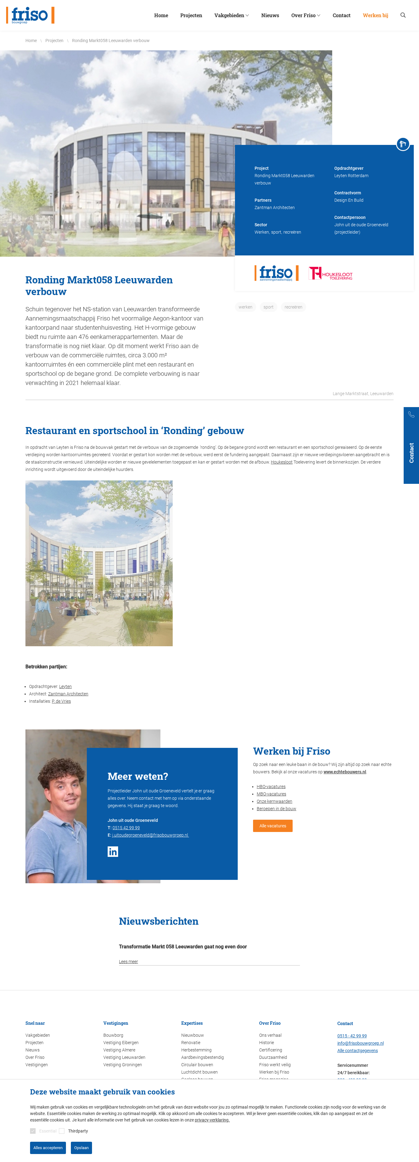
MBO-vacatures (271, 793)
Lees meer (128, 961)
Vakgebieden (37, 1035)
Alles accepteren (48, 1147)
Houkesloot (282, 462)
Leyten (65, 686)
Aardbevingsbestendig (202, 1057)
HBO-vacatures (271, 786)
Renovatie (190, 1042)
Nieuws (32, 1049)
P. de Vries (61, 701)
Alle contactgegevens (357, 1050)
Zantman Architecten (68, 693)
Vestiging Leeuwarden (124, 1057)
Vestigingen (36, 1064)
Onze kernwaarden (274, 801)
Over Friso (34, 1057)
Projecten (34, 1042)
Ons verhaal (270, 1035)
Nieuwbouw (192, 1035)
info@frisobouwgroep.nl (360, 1043)
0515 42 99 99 (126, 827)
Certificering (270, 1049)
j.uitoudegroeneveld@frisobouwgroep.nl (150, 835)
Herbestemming (196, 1049)
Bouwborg (113, 1035)
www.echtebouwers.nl (345, 771)
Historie (266, 1042)
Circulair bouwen (197, 1064)
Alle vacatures (272, 825)
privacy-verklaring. (212, 1119)
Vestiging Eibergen (121, 1042)
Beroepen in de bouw (276, 808)
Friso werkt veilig (275, 1064)
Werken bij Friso (274, 1072)
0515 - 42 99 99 (352, 1035)
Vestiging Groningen (122, 1064)
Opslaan (81, 1147)
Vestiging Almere (119, 1049)
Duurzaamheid (273, 1057)
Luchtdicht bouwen (199, 1072)
